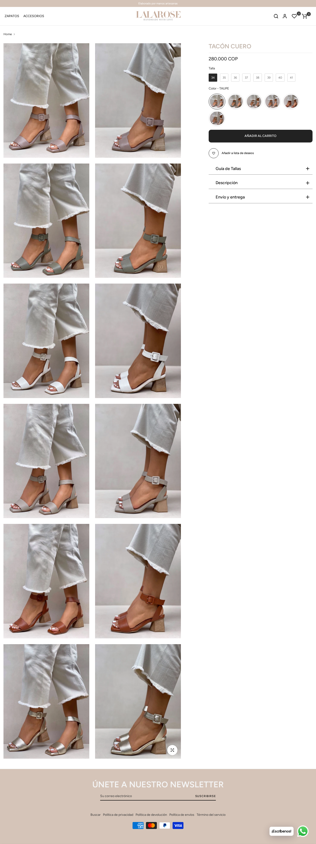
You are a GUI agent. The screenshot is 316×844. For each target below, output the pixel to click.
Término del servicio (211, 815)
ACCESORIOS (33, 16)
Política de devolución (151, 815)
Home (7, 34)
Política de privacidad (118, 815)
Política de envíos (181, 815)
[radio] (213, 78)
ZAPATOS (12, 16)
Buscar (95, 815)
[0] (294, 16)
